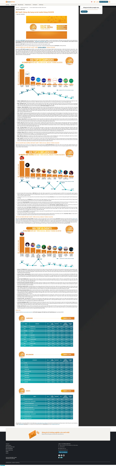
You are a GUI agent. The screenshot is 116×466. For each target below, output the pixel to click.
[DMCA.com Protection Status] (84, 457)
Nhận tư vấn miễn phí (103, 1)
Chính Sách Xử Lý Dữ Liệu (10, 458)
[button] (92, 1)
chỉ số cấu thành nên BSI (27, 312)
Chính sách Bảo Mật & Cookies (11, 457)
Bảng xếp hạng (20, 40)
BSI (27, 144)
